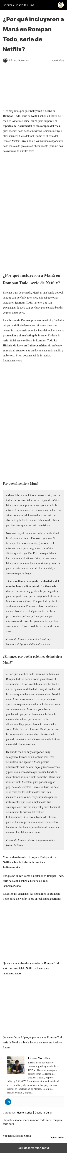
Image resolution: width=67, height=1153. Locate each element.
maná (18, 1120)
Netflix (35, 116)
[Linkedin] (8, 1101)
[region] (33, 183)
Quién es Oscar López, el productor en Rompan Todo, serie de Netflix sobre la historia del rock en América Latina (33, 1042)
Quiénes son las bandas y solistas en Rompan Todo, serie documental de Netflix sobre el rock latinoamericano (32, 968)
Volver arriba (57, 1137)
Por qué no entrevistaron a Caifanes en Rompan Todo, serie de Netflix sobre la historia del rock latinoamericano (33, 881)
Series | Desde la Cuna (38, 1112)
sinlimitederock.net (24, 325)
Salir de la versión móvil (33, 1148)
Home (20, 1112)
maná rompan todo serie (37, 1120)
